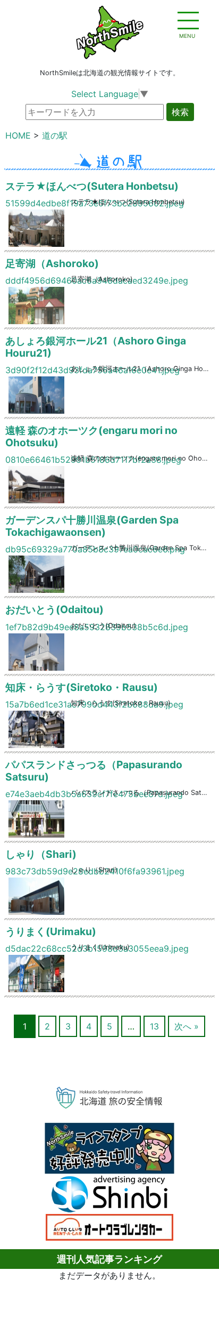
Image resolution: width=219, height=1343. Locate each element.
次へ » (186, 1026)
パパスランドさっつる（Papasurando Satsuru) (93, 770)
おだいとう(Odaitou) (54, 609)
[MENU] (187, 21)
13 (154, 1026)
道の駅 (55, 135)
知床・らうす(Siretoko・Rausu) (81, 687)
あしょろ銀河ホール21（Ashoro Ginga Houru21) (95, 346)
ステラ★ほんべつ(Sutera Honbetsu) (92, 186)
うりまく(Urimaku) (50, 931)
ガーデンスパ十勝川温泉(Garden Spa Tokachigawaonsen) (92, 525)
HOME (18, 135)
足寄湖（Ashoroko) (52, 263)
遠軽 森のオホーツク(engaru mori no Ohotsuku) (91, 436)
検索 (180, 112)
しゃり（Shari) (41, 854)
